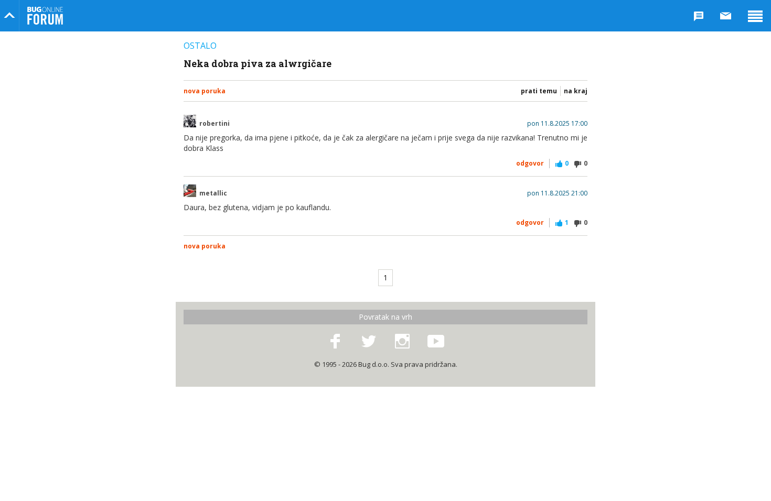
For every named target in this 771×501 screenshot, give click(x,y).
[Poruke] (726, 15)
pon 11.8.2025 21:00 (557, 193)
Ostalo (200, 45)
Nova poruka (205, 90)
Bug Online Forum (45, 16)
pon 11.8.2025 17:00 (557, 123)
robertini (214, 123)
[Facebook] (335, 342)
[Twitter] (368, 342)
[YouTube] (435, 342)
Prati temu (539, 90)
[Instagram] (402, 342)
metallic (213, 193)
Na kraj (575, 90)
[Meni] (755, 15)
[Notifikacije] (698, 15)
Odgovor (530, 163)
